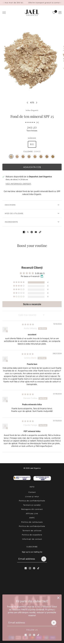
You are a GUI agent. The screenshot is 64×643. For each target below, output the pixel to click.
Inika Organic (32, 110)
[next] (36, 102)
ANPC (32, 518)
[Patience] (35, 156)
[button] (40, 232)
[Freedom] (47, 156)
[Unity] (17, 156)
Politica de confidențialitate (32, 501)
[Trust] (41, 156)
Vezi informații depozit (18, 184)
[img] (28, 324)
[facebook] (25, 634)
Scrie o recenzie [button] (32, 304)
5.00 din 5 (40, 273)
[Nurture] (29, 156)
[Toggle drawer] (4, 13)
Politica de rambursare (32, 522)
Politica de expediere (32, 535)
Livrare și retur (32, 496)
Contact (32, 492)
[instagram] (30, 634)
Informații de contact (32, 539)
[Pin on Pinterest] (31, 232)
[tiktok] (38, 634)
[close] (58, 597)
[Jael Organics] (32, 12)
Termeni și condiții (32, 505)
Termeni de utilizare (32, 531)
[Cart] (60, 12)
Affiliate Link (32, 513)
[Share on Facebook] (24, 232)
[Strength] (23, 156)
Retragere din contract (32, 509)
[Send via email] (36, 232)
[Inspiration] (53, 156)
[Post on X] (27, 232)
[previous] (27, 102)
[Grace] (11, 156)
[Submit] (53, 622)
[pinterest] (34, 634)
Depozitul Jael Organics (40, 176)
